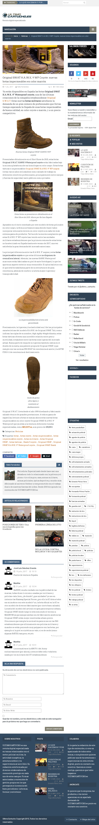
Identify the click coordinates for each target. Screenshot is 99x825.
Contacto (72, 819)
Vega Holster (79, 347)
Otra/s (77, 351)
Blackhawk (79, 313)
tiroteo (88, 590)
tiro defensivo (85, 575)
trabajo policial (77, 600)
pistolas (75, 546)
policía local (76, 551)
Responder (58, 577)
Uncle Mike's (79, 343)
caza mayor (76, 452)
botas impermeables (42, 436)
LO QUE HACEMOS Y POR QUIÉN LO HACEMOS (32, 2)
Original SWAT (45, 442)
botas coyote (25, 436)
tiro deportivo (77, 580)
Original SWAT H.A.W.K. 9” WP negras (42, 168)
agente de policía (78, 437)
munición (88, 536)
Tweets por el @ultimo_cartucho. (82, 287)
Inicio (16, 36)
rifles (89, 560)
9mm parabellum (78, 427)
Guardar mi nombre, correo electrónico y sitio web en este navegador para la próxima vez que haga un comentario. (32, 720)
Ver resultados (82, 360)
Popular (75, 140)
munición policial (78, 541)
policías (90, 551)
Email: (70, 119)
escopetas (76, 487)
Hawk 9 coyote (29, 442)
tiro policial (76, 590)
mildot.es (75, 536)
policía (86, 546)
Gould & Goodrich (82, 326)
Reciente (76, 136)
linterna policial (77, 531)
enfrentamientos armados (82, 467)
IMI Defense (79, 330)
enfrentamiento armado (81, 462)
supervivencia (77, 565)
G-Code (77, 321)
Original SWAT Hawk (46, 445)
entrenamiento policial (80, 477)
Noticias (24, 36)
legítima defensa (78, 526)
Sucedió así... (74, 206)
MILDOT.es (27, 427)
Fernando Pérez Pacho (81, 491)
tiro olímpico (76, 585)
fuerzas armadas (78, 501)
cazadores (85, 447)
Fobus (76, 317)
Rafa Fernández (13, 465)
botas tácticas (16, 442)
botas (16, 436)
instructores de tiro (79, 516)
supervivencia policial (80, 570)
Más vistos (76, 144)
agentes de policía (79, 442)
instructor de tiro (78, 511)
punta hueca (76, 560)
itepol (74, 521)
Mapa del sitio (88, 819)
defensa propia (77, 457)
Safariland (78, 338)
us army (74, 605)
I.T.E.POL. (90, 506)
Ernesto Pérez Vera (79, 482)
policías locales (78, 555)
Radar (76, 334)
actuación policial (78, 432)
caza (73, 447)
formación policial (78, 496)
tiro (73, 575)
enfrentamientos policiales (82, 472)
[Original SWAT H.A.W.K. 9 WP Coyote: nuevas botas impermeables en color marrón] (33, 59)
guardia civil (76, 506)
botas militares (31, 439)
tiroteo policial (77, 595)
